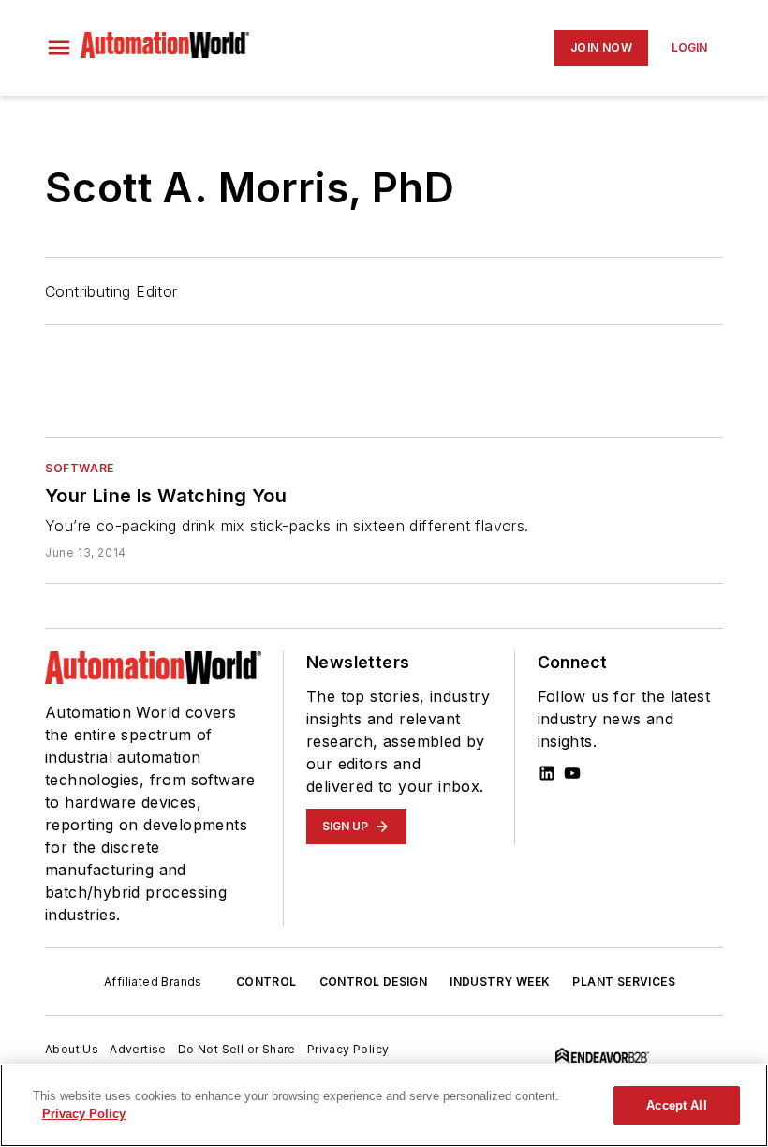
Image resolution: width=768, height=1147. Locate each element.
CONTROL (266, 982)
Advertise (138, 1049)
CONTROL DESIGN (373, 982)
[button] (59, 48)
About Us (71, 1049)
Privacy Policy (348, 1049)
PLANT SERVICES (623, 982)
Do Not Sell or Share (237, 1049)
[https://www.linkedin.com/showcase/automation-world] (547, 773)
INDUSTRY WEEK (500, 982)
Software (79, 468)
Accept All (676, 1105)
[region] (384, 1105)
